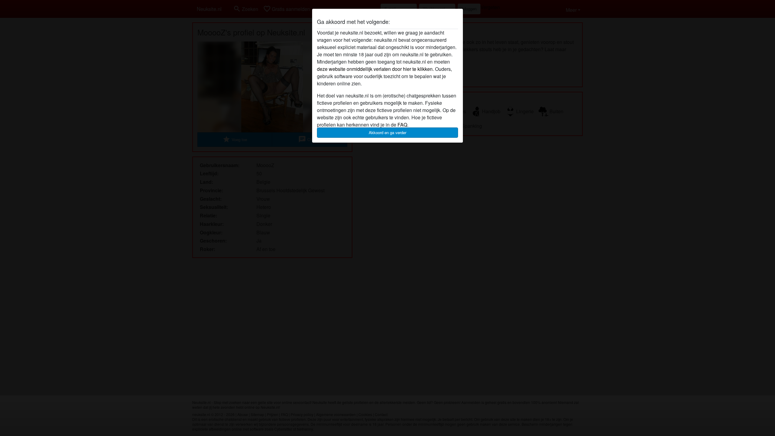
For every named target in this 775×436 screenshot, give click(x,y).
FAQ (402, 124)
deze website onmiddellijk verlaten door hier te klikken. (375, 68)
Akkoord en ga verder (387, 132)
